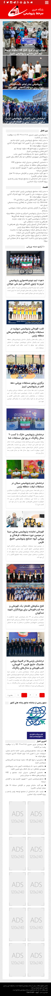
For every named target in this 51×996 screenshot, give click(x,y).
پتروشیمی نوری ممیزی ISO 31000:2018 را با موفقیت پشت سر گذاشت (27, 136)
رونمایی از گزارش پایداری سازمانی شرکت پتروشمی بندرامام (28, 209)
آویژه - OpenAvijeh (32, 992)
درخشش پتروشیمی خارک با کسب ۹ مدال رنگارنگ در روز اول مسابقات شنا (26, 436)
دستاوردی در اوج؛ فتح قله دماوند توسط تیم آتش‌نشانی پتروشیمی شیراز (25, 51)
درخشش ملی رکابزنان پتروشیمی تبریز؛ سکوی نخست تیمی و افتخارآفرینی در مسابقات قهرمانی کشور (25, 121)
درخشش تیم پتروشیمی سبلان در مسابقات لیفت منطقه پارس (28, 485)
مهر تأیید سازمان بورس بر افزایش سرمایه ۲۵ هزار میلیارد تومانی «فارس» (28, 175)
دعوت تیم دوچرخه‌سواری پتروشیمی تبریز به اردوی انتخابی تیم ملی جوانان (25, 282)
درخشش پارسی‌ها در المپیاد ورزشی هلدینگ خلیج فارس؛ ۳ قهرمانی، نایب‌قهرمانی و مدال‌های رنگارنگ (27, 664)
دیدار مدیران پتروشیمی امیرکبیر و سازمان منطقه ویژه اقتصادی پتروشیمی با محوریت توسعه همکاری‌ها (27, 215)
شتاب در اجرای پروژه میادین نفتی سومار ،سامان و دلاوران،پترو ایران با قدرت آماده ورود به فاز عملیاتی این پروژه (27, 238)
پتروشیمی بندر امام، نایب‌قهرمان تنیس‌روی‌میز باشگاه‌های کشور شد (25, 86)
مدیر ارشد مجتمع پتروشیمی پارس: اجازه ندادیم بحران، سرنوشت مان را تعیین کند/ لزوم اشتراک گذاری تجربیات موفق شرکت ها (27, 143)
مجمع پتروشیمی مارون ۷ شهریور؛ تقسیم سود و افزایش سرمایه (29, 169)
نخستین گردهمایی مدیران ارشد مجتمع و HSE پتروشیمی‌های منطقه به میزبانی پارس (29, 164)
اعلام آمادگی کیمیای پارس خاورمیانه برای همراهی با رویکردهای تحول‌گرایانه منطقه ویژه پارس (27, 226)
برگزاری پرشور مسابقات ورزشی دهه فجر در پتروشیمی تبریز (27, 384)
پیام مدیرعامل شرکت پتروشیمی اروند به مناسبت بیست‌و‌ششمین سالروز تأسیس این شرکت (28, 231)
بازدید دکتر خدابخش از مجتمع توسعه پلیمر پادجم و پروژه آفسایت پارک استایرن (27, 180)
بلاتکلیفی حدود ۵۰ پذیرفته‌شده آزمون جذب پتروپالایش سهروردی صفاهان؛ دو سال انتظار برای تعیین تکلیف (26, 157)
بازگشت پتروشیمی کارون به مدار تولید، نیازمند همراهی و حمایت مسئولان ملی (29, 220)
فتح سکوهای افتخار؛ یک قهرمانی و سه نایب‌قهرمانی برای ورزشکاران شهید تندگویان (26, 609)
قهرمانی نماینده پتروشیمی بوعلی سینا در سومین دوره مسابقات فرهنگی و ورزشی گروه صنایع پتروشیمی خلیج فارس (25, 537)
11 (18, 695)
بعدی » (10, 695)
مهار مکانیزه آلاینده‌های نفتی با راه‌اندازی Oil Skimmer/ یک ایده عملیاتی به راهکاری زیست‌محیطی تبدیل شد (27, 202)
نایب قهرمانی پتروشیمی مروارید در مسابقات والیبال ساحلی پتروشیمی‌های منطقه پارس (25, 332)
